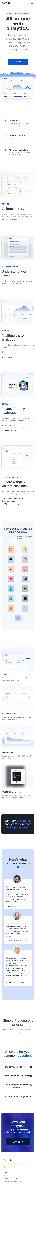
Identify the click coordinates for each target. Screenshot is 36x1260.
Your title (6, 3)
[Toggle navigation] (31, 3)
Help (5, 1175)
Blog (5, 1172)
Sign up (17, 1142)
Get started (17, 62)
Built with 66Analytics (12, 1178)
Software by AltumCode (13, 1182)
